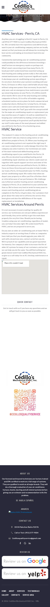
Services (21, 591)
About (11, 591)
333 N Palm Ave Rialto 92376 (26, 527)
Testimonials (34, 591)
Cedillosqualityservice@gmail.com (26, 538)
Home (4, 591)
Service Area (28, 595)
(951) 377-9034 (31, 533)
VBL (37, 601)
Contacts (15, 595)
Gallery (5, 595)
